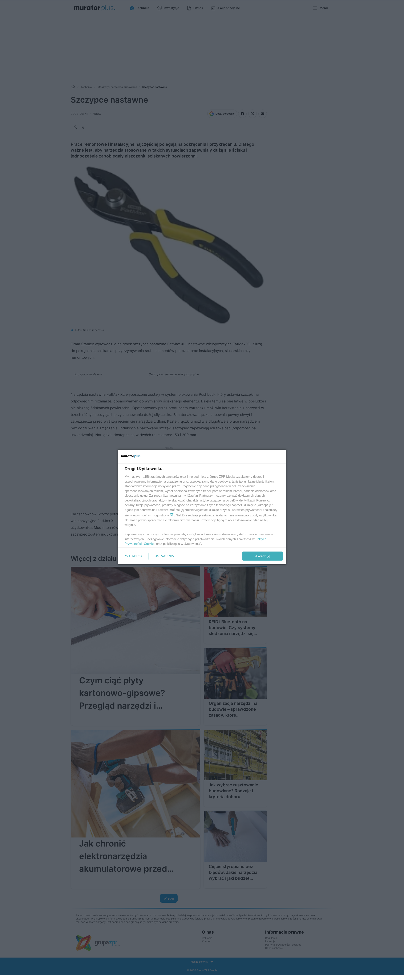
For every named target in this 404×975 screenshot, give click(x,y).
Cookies (149, 543)
